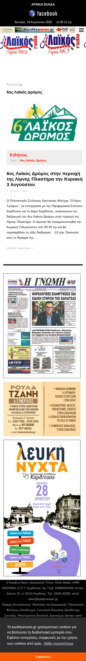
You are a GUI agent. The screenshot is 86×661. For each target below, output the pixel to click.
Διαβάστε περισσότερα (19, 248)
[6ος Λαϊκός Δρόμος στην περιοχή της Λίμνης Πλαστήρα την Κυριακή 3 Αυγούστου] (37, 123)
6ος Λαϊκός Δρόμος (33, 160)
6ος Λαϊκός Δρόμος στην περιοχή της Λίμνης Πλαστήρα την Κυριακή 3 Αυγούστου (45, 179)
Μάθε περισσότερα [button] (58, 643)
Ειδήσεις (18, 155)
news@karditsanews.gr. (43, 599)
